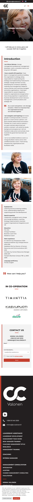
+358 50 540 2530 (13, 420)
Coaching (7, 454)
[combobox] (17, 352)
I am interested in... (8, 349)
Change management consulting (15, 473)
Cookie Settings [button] (7, 498)
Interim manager (10, 458)
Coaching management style (14, 444)
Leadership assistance (12, 433)
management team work (12, 439)
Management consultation (14, 465)
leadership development (13, 436)
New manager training (12, 441)
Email (5, 343)
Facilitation (7, 475)
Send (16, 360)
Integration (7, 467)
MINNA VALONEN (9, 482)
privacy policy (19, 356)
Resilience (7, 447)
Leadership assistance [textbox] (11, 352)
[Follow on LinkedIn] (5, 414)
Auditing (6, 470)
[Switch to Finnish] (25, 2)
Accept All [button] (16, 498)
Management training (11, 449)
